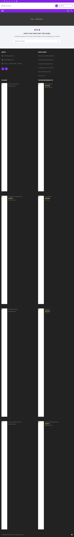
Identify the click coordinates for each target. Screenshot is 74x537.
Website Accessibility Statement (46, 56)
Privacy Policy (41, 75)
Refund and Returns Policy (44, 71)
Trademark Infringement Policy (45, 60)
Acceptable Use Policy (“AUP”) (46, 67)
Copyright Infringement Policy (45, 63)
